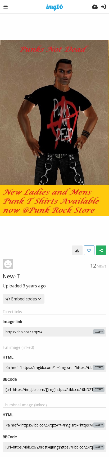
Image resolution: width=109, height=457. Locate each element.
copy (99, 331)
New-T (11, 276)
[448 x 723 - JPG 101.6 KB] (77, 250)
